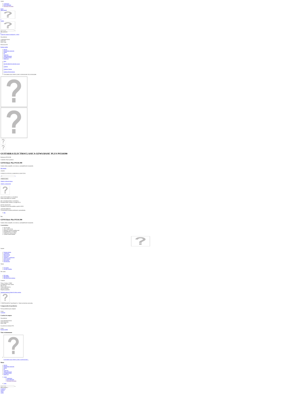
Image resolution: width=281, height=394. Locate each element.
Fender (11, 292)
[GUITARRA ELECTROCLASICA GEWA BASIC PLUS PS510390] (14, 106)
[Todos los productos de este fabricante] (5, 194)
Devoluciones (7, 261)
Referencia (3, 157)
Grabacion (6, 54)
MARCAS (6, 58)
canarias (19, 292)
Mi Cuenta (6, 275)
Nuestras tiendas (7, 252)
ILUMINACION (8, 57)
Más (4, 212)
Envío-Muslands (7, 5)
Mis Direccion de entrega (9, 278)
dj (13, 292)
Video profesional (8, 56)
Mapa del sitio (7, 254)
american (7, 292)
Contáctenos (6, 3)
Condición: (3, 159)
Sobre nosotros (7, 258)
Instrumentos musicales (9, 51)
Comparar (3, 312)
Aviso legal (6, 256)
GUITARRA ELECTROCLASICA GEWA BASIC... (16, 359)
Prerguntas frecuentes (8, 6)
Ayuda (5, 377)
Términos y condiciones (9, 257)
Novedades (6, 267)
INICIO (5, 49)
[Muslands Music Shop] (8, 18)
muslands (3, 292)
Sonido (5, 52)
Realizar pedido (4, 47)
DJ (4, 53)
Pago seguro (6, 260)
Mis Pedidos (6, 276)
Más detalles (3, 168)
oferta (15, 292)
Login (5, 383)
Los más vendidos (8, 269)
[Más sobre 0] (13, 357)
